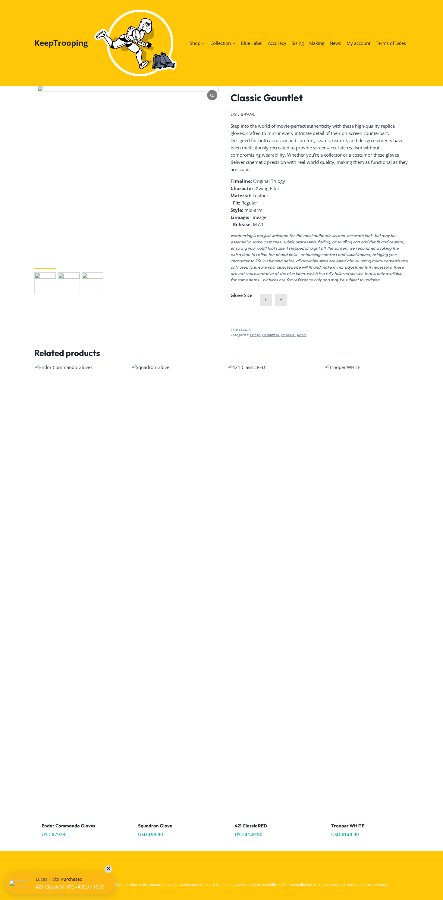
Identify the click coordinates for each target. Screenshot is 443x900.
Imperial (288, 335)
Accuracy (277, 43)
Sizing (298, 43)
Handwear (270, 335)
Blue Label (251, 43)
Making (316, 43)
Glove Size (242, 295)
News (335, 43)
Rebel (301, 335)
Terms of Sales (391, 43)
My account (358, 43)
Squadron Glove (155, 826)
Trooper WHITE (347, 826)
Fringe (255, 335)
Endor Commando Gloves (68, 826)
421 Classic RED (251, 826)
